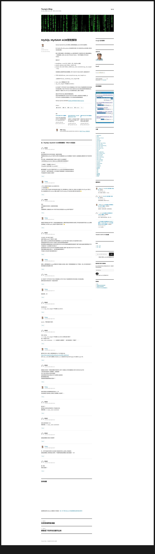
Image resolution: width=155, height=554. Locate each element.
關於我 (112, 9)
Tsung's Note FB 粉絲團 (102, 234)
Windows (98, 164)
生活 (97, 172)
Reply (43, 176)
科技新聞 (98, 173)
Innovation (99, 140)
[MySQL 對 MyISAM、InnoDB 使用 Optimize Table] (74, 120)
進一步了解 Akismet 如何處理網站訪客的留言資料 (71, 511)
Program (98, 162)
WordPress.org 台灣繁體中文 (102, 287)
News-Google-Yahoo (101, 153)
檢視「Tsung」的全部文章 (85, 131)
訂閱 (111, 254)
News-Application (100, 151)
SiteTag (112, 92)
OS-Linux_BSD (100, 160)
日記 (97, 171)
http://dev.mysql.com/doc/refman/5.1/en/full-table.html (55, 355)
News (98, 150)
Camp (98, 136)
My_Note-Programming (101, 145)
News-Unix (99, 158)
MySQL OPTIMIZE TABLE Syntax (76, 100)
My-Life (98, 149)
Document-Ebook (100, 138)
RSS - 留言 (99, 247)
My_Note (98, 141)
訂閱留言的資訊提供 (100, 286)
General (98, 139)
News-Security (99, 155)
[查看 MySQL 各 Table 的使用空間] (86, 120)
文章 (97, 169)
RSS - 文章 (99, 245)
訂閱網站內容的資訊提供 (101, 285)
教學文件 (98, 168)
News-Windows (100, 159)
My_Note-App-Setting (45, 51)
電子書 (98, 176)
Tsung (42, 48)
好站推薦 (98, 167)
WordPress (99, 165)
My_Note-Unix (100, 146)
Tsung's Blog (46, 9)
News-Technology (100, 157)
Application (99, 135)
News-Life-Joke (100, 154)
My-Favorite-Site (100, 148)
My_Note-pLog (100, 144)
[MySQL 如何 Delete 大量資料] (62, 119)
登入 (97, 284)
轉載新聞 (98, 174)
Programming (99, 163)
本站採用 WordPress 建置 (52, 541)
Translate (104, 80)
